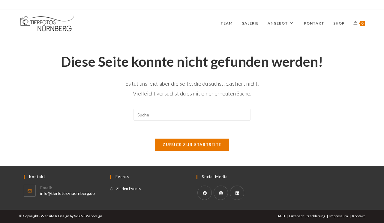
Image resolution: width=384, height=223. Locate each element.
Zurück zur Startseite (192, 144)
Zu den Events (128, 188)
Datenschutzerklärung (307, 216)
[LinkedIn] (237, 193)
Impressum (338, 216)
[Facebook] (204, 193)
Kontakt (358, 216)
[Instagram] (221, 193)
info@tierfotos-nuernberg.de (67, 193)
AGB (281, 216)
